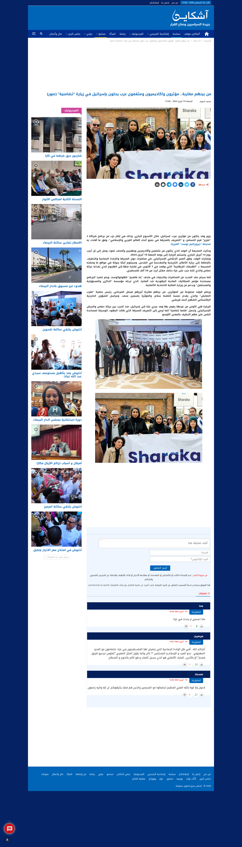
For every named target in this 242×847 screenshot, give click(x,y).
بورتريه (179, 779)
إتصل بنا (165, 3)
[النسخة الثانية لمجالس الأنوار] (56, 178)
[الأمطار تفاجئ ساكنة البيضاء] (56, 221)
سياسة (176, 34)
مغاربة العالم (138, 779)
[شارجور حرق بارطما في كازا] (56, 134)
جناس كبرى (74, 34)
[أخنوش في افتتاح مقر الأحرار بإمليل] (56, 529)
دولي (89, 34)
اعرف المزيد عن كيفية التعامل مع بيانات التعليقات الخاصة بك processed (121, 585)
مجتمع (102, 34)
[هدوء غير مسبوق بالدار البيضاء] (56, 265)
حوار (161, 779)
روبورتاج (152, 779)
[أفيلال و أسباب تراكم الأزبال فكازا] (56, 442)
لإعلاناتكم (154, 3)
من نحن (174, 3)
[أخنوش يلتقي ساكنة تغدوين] (56, 308)
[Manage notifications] (7, 839)
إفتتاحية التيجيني (159, 34)
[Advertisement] (121, 67)
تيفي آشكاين (123, 774)
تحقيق (169, 779)
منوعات (45, 774)
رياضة (123, 34)
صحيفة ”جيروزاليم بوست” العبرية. (190, 244)
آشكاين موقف (192, 34)
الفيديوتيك (138, 34)
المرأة (112, 34)
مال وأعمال (55, 34)
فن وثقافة (81, 774)
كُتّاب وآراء (191, 779)
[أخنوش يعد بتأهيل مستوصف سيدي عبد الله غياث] (56, 352)
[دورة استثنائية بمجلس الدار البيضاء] (56, 398)
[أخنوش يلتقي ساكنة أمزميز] (56, 485)
